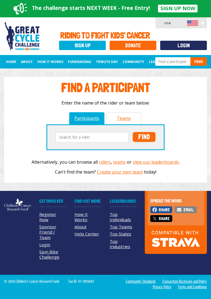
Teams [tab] (124, 118)
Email (188, 209)
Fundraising (79, 61)
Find (198, 61)
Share (164, 209)
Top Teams (121, 226)
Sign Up (82, 45)
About (27, 61)
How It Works (50, 61)
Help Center (86, 234)
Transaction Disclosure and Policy (184, 281)
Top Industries (120, 243)
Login (183, 45)
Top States (120, 234)
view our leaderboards (156, 162)
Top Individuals (120, 217)
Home (11, 61)
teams (119, 162)
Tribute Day (107, 61)
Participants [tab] (86, 118)
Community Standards (141, 281)
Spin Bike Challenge (49, 254)
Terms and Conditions (192, 286)
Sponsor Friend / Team (47, 232)
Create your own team (120, 172)
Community (133, 61)
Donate (133, 45)
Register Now (47, 217)
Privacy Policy (162, 286)
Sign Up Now (177, 8)
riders (105, 162)
